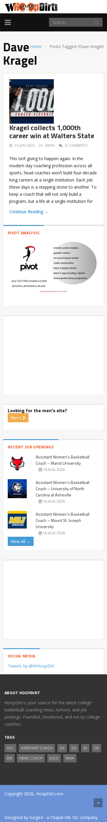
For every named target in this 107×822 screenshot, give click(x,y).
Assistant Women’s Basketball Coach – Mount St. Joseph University (62, 520)
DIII (9, 758)
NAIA (70, 758)
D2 (62, 748)
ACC (10, 748)
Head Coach (31, 758)
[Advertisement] (53, 353)
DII (96, 748)
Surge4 (36, 817)
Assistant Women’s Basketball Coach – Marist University (62, 460)
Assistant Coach (37, 748)
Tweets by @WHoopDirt (31, 666)
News (50, 145)
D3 (74, 748)
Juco (54, 758)
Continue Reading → (28, 211)
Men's (17, 418)
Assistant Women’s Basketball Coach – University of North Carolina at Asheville (62, 488)
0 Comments (76, 145)
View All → (21, 541)
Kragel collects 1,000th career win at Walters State (51, 131)
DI (85, 748)
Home (36, 46)
